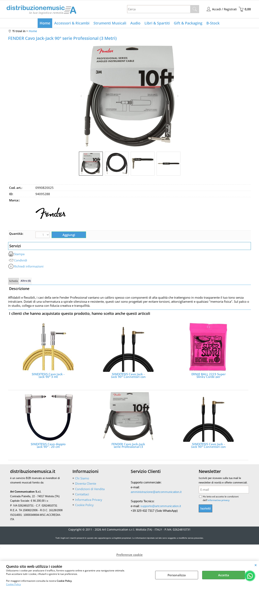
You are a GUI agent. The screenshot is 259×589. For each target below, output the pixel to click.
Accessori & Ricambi (71, 23)
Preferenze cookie (129, 555)
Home (45, 23)
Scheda (13, 281)
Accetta (223, 575)
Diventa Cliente (85, 483)
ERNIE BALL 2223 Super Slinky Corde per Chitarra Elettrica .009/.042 (208, 375)
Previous (81, 96)
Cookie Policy (13, 584)
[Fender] (50, 227)
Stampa (19, 254)
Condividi (20, 260)
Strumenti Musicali (109, 23)
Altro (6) (26, 280)
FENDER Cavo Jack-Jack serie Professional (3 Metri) (128, 445)
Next (177, 96)
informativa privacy (218, 500)
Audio (135, 23)
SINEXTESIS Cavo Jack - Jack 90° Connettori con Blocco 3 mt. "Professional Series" (128, 375)
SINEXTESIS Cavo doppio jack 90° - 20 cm (48, 445)
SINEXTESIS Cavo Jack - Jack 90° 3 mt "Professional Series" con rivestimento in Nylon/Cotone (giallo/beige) (48, 375)
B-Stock (213, 23)
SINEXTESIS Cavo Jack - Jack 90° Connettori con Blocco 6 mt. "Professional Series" (208, 445)
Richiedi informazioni (29, 266)
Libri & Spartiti (157, 23)
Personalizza (177, 575)
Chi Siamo (82, 478)
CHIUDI (255, 565)
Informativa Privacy (88, 500)
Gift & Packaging (188, 23)
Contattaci (82, 494)
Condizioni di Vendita (90, 489)
